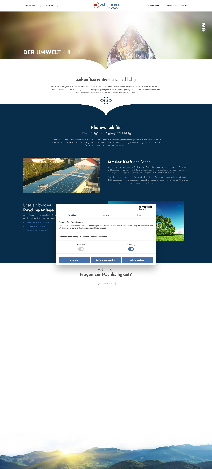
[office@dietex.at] (203, 29)
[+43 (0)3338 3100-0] (203, 25)
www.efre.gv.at (121, 145)
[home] (106, 5)
